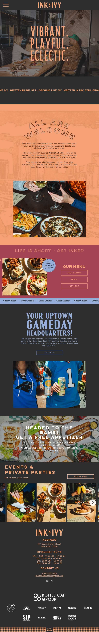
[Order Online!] (49, 301)
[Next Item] (93, 502)
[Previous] (4, 439)
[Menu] (6, 4)
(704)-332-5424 (49, 573)
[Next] (95, 439)
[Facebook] (51, 581)
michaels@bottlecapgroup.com (49, 575)
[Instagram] (47, 581)
